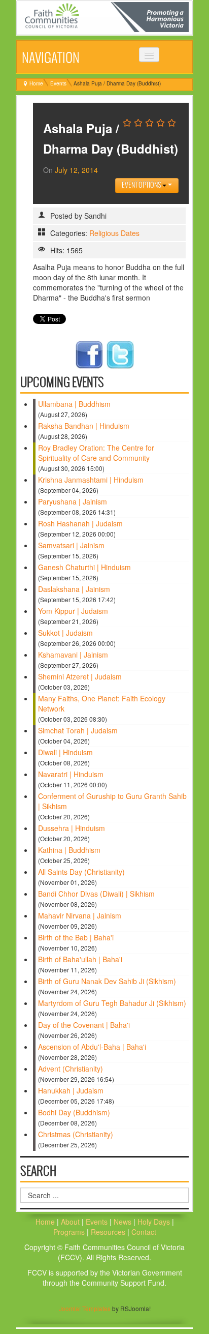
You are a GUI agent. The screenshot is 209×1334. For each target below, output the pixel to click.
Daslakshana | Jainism (74, 589)
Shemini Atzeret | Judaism (80, 676)
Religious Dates (114, 233)
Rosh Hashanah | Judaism (80, 523)
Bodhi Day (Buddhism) (74, 1112)
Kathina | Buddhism (69, 850)
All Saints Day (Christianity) (81, 872)
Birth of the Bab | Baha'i (76, 937)
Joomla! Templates (85, 1308)
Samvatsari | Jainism (71, 545)
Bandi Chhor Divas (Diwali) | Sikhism (96, 893)
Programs (70, 1232)
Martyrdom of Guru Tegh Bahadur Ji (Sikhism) (112, 1003)
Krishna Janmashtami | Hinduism (91, 480)
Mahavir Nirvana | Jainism (79, 915)
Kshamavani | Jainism (73, 654)
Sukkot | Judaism (65, 633)
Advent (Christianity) (70, 1068)
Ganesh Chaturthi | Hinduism (84, 567)
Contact (143, 1232)
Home (36, 83)
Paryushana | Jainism (72, 501)
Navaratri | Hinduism (70, 774)
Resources (109, 1232)
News (123, 1222)
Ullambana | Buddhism (74, 404)
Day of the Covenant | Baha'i (84, 1025)
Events (58, 83)
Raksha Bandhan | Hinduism (83, 426)
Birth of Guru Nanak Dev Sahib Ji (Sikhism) (107, 981)
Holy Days (154, 1222)
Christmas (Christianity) (75, 1134)
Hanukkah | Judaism (70, 1090)
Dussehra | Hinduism (71, 828)
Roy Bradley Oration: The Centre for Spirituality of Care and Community (96, 452)
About (70, 1222)
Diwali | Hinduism (65, 752)
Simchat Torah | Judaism (78, 730)
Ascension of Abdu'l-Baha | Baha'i (92, 1047)
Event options (142, 185)
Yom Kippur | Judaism (73, 611)
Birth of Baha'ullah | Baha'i (80, 959)
